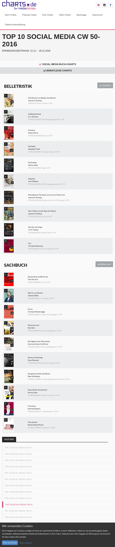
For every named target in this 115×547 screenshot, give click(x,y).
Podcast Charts (29, 15)
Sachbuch (106, 85)
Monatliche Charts (59, 70)
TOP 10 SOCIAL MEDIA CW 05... (18, 460)
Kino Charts (47, 15)
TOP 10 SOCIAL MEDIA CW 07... (18, 448)
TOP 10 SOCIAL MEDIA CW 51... (18, 498)
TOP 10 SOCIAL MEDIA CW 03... (18, 473)
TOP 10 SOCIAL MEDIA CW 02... (18, 479)
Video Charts (65, 15)
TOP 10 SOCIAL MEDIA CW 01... (18, 485)
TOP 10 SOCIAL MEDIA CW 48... (18, 517)
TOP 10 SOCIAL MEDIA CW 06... (18, 454)
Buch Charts (11, 15)
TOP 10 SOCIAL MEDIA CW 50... (19, 504)
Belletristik (105, 264)
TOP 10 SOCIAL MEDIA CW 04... (18, 467)
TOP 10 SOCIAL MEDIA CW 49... (18, 511)
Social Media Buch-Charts (59, 64)
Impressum (97, 15)
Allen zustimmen (10, 543)
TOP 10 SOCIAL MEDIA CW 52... (18, 492)
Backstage (81, 15)
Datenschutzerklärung (15, 24)
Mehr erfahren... (26, 543)
